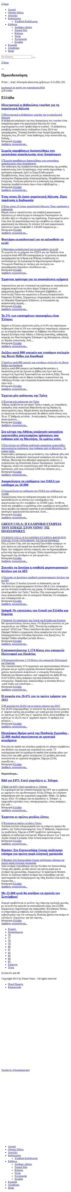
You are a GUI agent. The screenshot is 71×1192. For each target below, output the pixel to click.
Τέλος (11, 967)
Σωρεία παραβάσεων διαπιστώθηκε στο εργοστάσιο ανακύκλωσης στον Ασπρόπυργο (31, 152)
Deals (11, 51)
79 (9, 943)
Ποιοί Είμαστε (15, 984)
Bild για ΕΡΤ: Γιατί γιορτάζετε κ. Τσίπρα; (29, 780)
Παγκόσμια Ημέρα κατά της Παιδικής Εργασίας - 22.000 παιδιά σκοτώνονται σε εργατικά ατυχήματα (35, 736)
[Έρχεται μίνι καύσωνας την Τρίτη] (20, 401)
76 (9, 935)
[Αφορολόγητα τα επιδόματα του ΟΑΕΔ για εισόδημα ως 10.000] (35, 494)
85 (9, 961)
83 (9, 955)
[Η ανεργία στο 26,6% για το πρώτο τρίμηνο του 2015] (30, 706)
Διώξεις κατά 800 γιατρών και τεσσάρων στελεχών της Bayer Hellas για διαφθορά (35, 354)
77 (9, 938)
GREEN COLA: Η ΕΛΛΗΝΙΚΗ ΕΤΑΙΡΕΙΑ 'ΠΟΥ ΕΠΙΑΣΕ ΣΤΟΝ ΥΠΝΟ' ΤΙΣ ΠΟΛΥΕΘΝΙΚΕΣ (31, 527)
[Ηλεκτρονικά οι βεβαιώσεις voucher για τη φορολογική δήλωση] (35, 117)
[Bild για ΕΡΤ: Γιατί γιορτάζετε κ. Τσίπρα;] (24, 786)
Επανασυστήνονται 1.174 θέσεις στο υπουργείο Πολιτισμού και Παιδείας (32, 652)
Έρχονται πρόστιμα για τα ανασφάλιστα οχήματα (34, 279)
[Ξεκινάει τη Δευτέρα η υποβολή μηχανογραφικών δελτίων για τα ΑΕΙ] (35, 580)
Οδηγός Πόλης (16, 12)
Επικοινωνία (14, 987)
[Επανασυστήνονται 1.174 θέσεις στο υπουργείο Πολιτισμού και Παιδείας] (35, 663)
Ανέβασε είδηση (23, 27)
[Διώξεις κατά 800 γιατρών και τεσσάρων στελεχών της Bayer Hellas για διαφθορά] (35, 365)
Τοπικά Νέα (21, 30)
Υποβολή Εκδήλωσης (26, 21)
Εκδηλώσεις (14, 18)
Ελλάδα (19, 42)
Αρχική (12, 9)
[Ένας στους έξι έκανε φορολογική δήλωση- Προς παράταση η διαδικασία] (35, 209)
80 (9, 946)
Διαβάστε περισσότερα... (14, 144)
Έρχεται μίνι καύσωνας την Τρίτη (24, 395)
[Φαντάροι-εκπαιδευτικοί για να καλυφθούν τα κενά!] (29, 249)
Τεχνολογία (21, 39)
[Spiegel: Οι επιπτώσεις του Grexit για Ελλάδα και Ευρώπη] (33, 620)
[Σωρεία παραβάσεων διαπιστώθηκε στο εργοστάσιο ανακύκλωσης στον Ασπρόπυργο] (35, 163)
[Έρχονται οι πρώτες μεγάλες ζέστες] (21, 823)
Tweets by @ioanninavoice (15, 1070)
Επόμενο (12, 964)
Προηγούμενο (15, 932)
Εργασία (12, 45)
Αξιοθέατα (13, 48)
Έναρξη (12, 929)
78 (9, 940)
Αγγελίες (12, 15)
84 (9, 958)
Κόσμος (19, 33)
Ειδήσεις (12, 24)
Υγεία (17, 36)
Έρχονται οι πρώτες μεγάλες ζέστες (25, 816)
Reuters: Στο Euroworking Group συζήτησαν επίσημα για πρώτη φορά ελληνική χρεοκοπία (32, 851)
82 (9, 952)
